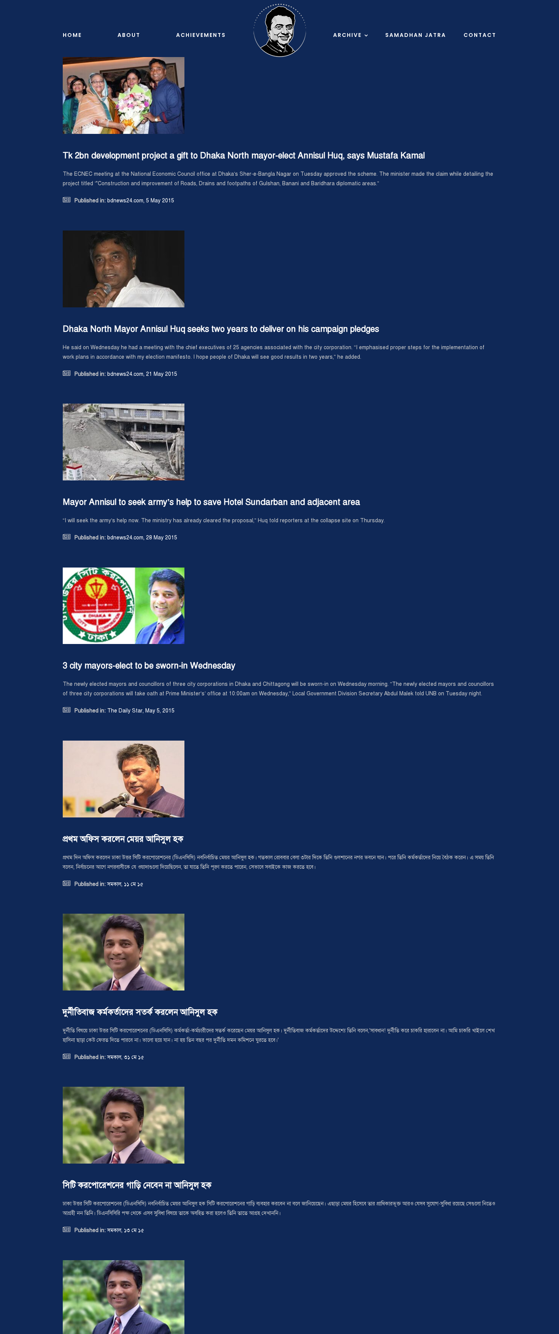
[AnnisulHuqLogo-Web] (279, 6)
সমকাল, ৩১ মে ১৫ (125, 1057)
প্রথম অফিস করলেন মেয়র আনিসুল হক (123, 839)
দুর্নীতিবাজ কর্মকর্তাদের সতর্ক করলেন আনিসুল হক (140, 1012)
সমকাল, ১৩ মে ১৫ (125, 1230)
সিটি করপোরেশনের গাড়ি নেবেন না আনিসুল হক (137, 1185)
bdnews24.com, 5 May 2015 (140, 200)
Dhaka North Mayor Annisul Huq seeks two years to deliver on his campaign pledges (221, 329)
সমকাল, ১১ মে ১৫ (124, 884)
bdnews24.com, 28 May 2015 (141, 537)
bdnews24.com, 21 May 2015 (141, 374)
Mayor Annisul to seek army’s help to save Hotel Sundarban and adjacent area (211, 502)
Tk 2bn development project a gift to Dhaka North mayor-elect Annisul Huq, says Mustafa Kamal (244, 155)
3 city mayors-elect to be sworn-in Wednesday (149, 665)
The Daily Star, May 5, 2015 (140, 711)
